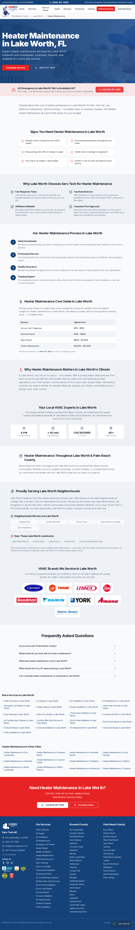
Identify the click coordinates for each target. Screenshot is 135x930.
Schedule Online (86, 805)
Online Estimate (105, 9)
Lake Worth (38, 16)
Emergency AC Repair (45, 844)
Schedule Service (15, 67)
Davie (72, 894)
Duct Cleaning (42, 863)
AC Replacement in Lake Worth (83, 728)
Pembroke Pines (77, 884)
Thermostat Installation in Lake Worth (83, 714)
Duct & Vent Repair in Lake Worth (117, 722)
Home (22, 9)
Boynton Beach (110, 836)
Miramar (73, 891)
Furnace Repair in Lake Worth (17, 728)
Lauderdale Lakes (77, 905)
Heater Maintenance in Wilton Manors (50, 768)
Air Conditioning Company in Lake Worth (18, 721)
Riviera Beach (109, 871)
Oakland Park (75, 901)
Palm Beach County (20, 16)
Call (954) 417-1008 (111, 89)
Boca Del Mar (109, 850)
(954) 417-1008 (60, 2)
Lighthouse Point (77, 908)
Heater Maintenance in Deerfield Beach (84, 753)
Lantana (106, 847)
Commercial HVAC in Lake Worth (117, 714)
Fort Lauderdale (76, 830)
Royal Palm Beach (111, 864)
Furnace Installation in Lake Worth (51, 728)
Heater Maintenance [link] (56, 16)
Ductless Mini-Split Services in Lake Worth (50, 721)
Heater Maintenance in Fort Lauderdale (16, 753)
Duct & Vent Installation (46, 885)
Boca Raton (108, 830)
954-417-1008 (45, 352)
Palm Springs (109, 877)
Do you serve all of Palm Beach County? (38, 646)
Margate (73, 877)
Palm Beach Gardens (112, 857)
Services (32, 9)
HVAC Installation (43, 907)
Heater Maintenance (45, 855)
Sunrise (73, 874)
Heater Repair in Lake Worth (49, 707)
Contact (91, 9)
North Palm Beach (111, 874)
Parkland (73, 843)
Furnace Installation (44, 896)
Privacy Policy (110, 923)
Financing (79, 9)
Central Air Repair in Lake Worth (117, 728)
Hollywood (74, 864)
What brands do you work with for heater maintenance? (45, 653)
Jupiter (106, 860)
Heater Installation (43, 852)
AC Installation (42, 837)
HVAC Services (42, 830)
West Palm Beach (110, 840)
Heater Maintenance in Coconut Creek (51, 761)
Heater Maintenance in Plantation (84, 761)
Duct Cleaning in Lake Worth (16, 714)
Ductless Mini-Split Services (48, 881)
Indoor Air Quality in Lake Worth (50, 714)
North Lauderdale (77, 857)
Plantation (74, 850)
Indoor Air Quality (43, 866)
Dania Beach (75, 888)
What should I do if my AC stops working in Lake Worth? (45, 668)
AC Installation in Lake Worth (82, 701)
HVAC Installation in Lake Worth (17, 732)
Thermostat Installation (45, 870)
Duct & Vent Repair (44, 888)
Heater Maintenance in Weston (116, 761)
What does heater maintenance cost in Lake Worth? (43, 661)
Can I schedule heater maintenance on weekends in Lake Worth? (49, 676)
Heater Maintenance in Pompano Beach (51, 753)
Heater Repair (42, 848)
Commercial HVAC (44, 874)
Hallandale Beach (77, 881)
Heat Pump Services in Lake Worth (115, 707)
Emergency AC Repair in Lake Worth (17, 707)
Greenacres (108, 853)
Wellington (107, 867)
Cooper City (75, 871)
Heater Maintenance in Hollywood (85, 768)
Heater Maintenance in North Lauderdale (16, 768)
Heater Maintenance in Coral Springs (115, 753)
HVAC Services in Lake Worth (17, 701)
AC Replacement (43, 899)
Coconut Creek (76, 847)
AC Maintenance (43, 841)
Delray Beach (109, 833)
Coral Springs (75, 840)
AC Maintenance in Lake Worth (116, 701)
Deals (57, 9)
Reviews (67, 9)
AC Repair (40, 833)
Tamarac (73, 867)
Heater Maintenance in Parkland (18, 761)
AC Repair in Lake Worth (47, 701)
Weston (73, 853)
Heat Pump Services (45, 859)
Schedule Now (124, 9)
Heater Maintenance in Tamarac (117, 768)
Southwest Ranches (78, 912)
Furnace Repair (42, 892)
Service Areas (45, 8)
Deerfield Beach (77, 836)
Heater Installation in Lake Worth (84, 707)
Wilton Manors (76, 860)
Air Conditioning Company (47, 877)
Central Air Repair (43, 903)
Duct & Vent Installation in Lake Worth (83, 721)
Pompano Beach (77, 833)
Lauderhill (74, 898)
